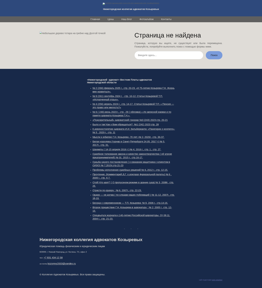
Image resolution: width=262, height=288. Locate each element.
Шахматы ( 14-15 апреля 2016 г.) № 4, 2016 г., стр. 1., (127, 149)
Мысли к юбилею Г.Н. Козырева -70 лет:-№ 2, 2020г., (129, 137)
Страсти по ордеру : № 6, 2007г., (117, 190)
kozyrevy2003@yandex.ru (62, 263)
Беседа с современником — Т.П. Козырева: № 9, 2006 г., (130, 203)
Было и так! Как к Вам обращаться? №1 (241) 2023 (126, 124)
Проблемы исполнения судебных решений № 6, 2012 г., (130, 170)
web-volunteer (217, 280)
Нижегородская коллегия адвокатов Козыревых (131, 9)
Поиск (214, 55)
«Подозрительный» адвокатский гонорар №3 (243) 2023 (130, 120)
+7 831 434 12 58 (53, 257)
